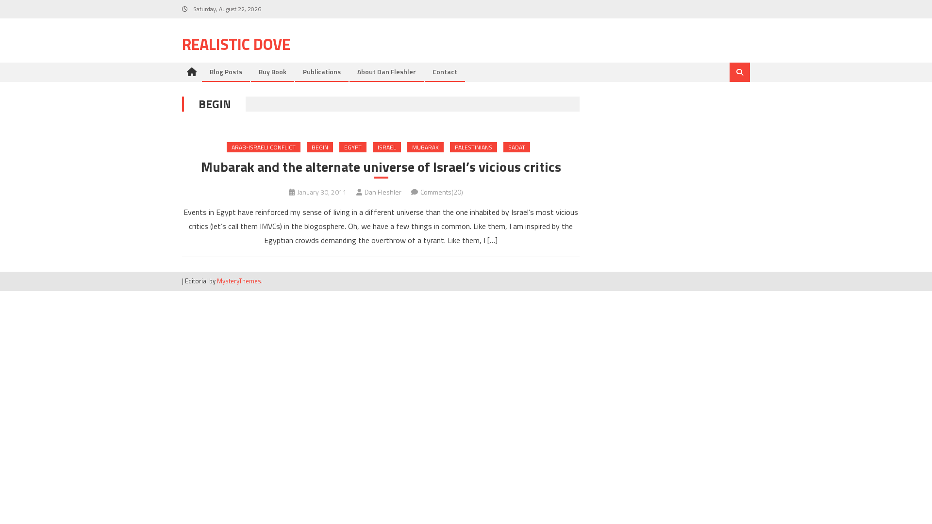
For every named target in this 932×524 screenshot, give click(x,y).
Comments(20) (441, 192)
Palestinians (473, 147)
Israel (387, 147)
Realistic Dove (236, 44)
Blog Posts (226, 71)
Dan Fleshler (383, 192)
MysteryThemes (239, 281)
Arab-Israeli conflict (264, 147)
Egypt (353, 147)
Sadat (516, 147)
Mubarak (425, 147)
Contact (445, 71)
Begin (320, 147)
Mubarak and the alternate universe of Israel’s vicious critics (381, 167)
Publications (322, 71)
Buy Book (272, 71)
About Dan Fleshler (386, 71)
